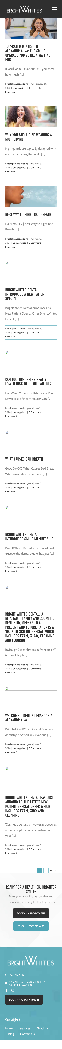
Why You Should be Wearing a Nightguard (28, 137)
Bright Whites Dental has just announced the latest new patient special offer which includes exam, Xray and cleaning (29, 806)
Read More (10, 92)
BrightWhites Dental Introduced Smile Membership (29, 536)
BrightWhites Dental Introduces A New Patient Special (25, 294)
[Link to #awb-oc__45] (54, 9)
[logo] (24, 7)
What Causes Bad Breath (24, 459)
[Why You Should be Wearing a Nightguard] (31, 116)
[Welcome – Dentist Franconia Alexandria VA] (31, 697)
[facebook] (6, 990)
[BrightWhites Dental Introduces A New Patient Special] (31, 271)
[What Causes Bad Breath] (31, 441)
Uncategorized (19, 88)
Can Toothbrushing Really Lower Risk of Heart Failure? (28, 381)
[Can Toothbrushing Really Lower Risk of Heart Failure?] (31, 361)
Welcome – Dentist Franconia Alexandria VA (28, 718)
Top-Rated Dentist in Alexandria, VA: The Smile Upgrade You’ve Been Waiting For (28, 53)
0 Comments (34, 88)
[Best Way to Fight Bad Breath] (31, 196)
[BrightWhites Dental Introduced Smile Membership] (31, 516)
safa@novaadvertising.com (20, 83)
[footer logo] (31, 957)
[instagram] (12, 990)
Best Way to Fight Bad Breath (28, 214)
